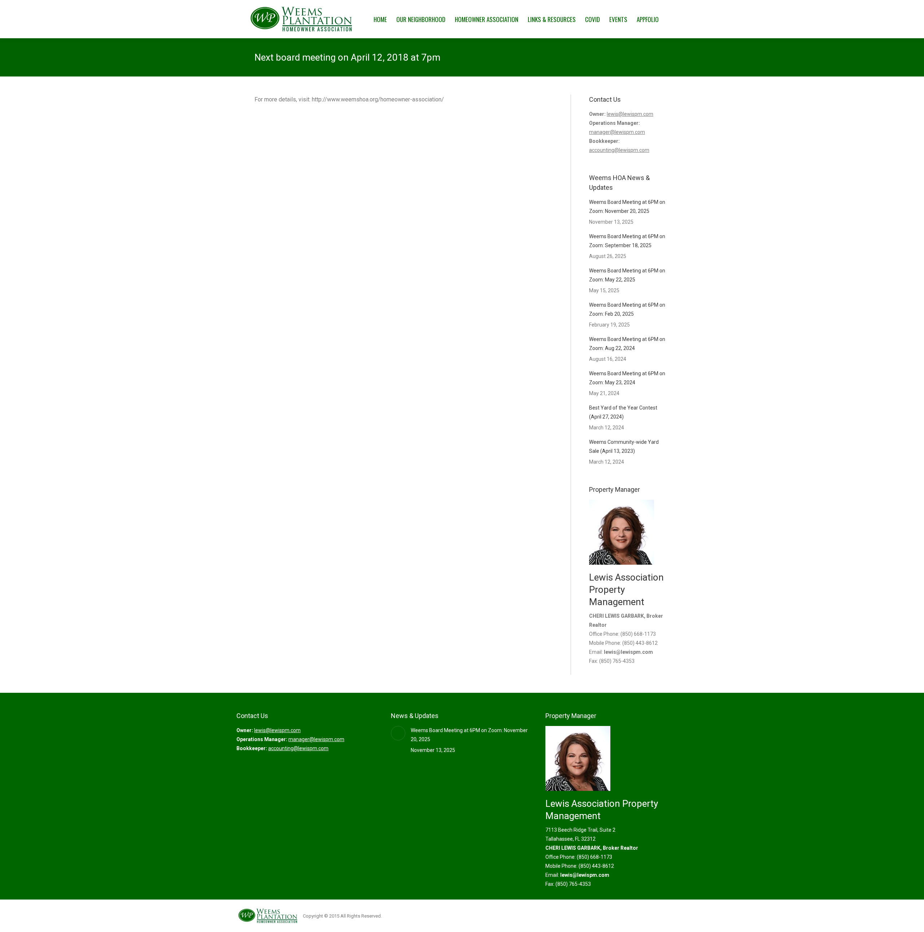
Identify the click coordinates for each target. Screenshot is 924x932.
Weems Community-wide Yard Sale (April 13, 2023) (624, 446)
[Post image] (398, 733)
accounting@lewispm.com (619, 150)
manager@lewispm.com (617, 132)
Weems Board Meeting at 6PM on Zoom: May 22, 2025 (627, 275)
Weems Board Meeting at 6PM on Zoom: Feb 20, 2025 (627, 309)
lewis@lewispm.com (630, 114)
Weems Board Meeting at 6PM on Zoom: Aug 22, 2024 (627, 343)
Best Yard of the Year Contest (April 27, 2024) (623, 412)
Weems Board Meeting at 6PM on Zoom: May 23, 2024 (627, 378)
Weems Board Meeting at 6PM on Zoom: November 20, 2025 (627, 206)
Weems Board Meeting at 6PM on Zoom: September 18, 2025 (627, 240)
